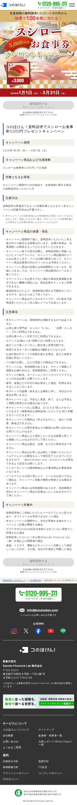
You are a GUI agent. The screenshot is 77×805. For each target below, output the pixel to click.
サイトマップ (46, 729)
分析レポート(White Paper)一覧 (55, 743)
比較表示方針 (11, 761)
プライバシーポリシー (16, 773)
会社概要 (8, 735)
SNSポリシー (11, 778)
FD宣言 (42, 767)
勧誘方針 (43, 761)
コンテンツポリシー (50, 773)
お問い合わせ (11, 741)
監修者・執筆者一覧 (50, 735)
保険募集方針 (11, 767)
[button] (72, 5)
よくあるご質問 (12, 747)
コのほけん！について (16, 729)
